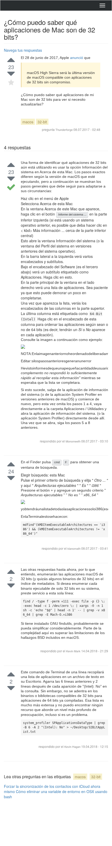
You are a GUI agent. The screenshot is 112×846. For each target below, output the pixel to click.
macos (27, 121)
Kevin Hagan (72, 746)
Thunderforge (64, 129)
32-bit (42, 121)
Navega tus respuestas (23, 50)
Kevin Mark (73, 651)
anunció (77, 58)
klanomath (74, 548)
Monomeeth (73, 441)
